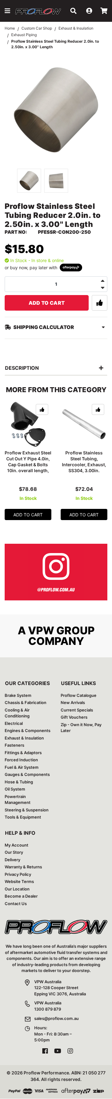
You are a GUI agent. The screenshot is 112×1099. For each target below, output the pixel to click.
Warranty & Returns (23, 866)
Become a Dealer (21, 896)
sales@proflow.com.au (56, 1018)
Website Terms (19, 881)
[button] (7, 11)
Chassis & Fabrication (25, 702)
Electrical (14, 723)
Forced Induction (21, 759)
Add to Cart (47, 303)
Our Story (14, 852)
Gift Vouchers (74, 717)
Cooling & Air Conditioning (17, 713)
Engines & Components (27, 730)
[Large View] (29, 181)
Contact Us (16, 903)
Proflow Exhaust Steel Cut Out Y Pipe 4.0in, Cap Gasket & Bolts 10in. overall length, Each (28, 464)
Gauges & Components (27, 774)
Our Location (17, 888)
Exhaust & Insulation (24, 737)
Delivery (12, 859)
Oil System (15, 789)
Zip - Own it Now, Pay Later (81, 727)
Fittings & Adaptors (23, 752)
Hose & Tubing (19, 781)
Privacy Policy (18, 874)
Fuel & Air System (22, 767)
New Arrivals (73, 702)
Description (22, 368)
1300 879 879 (47, 1009)
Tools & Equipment (23, 817)
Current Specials (77, 709)
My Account (16, 845)
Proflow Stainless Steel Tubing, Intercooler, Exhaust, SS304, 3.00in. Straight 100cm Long (84, 464)
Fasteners (14, 745)
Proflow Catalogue (78, 695)
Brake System (18, 695)
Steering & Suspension (27, 809)
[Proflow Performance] (38, 10)
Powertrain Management (17, 799)
